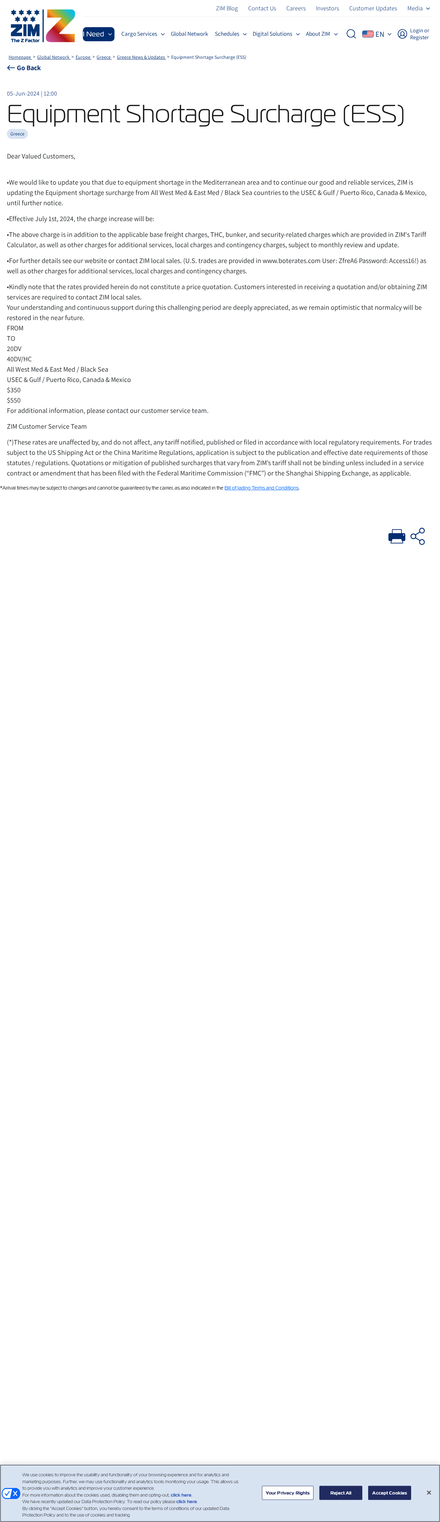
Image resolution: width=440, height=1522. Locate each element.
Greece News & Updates (141, 57)
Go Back (29, 67)
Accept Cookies (389, 1493)
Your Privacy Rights (288, 1493)
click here (181, 1495)
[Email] (417, 535)
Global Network (53, 57)
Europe (83, 57)
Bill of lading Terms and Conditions (261, 488)
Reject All (340, 1493)
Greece (104, 57)
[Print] (397, 535)
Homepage (20, 57)
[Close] (429, 1492)
